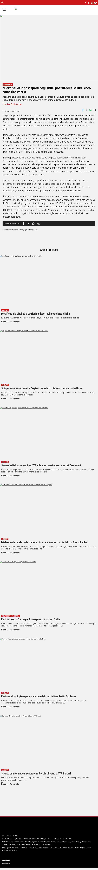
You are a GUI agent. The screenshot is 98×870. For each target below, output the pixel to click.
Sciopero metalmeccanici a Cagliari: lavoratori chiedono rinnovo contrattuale (41, 388)
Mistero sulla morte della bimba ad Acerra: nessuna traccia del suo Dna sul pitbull (44, 542)
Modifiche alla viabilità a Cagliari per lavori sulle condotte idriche (35, 313)
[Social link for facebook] (89, 3)
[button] (83, 110)
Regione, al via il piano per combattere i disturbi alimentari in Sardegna (38, 696)
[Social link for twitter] (85, 3)
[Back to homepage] (15, 827)
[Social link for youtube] (95, 3)
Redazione (6, 863)
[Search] (2, 3)
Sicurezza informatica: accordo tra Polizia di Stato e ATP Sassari (36, 773)
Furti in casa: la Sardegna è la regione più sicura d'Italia (30, 619)
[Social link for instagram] (92, 3)
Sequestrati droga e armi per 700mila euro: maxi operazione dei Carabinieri (41, 465)
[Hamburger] (4, 9)
